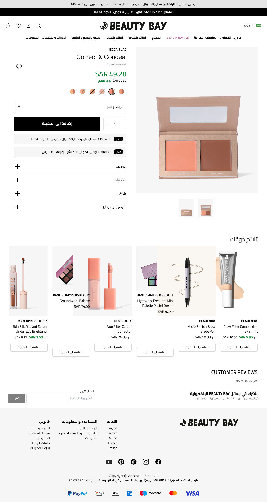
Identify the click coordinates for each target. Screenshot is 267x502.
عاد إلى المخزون (230, 37)
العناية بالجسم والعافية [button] (86, 37)
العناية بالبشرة (138, 37)
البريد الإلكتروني (87, 391)
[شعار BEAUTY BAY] (133, 26)
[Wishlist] (18, 26)
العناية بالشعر (115, 37)
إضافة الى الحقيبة (57, 123)
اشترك (16, 398)
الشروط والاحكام (39, 428)
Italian (113, 448)
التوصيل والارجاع (87, 428)
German (112, 433)
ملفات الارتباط (41, 443)
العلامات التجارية (205, 37)
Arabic (113, 438)
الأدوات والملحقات (54, 37)
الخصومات (32, 37)
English (112, 428)
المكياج (156, 37)
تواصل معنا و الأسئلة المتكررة (78, 433)
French (112, 443)
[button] (38, 26)
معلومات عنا (89, 438)
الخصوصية (43, 438)
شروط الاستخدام (39, 433)
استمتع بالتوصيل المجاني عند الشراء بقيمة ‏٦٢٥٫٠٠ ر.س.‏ (75, 152)
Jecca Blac (117, 49)
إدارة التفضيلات (40, 448)
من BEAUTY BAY (178, 37)
